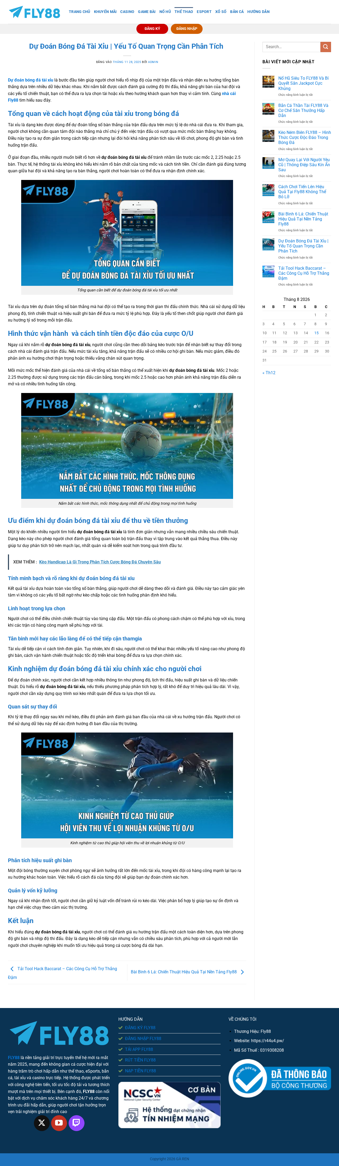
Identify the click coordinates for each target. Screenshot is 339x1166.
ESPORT (204, 12)
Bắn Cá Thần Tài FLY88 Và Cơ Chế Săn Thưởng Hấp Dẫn (303, 110)
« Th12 (268, 372)
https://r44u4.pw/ (267, 1040)
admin (153, 62)
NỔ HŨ (165, 12)
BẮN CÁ (237, 12)
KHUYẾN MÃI (105, 12)
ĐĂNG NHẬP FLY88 (143, 1038)
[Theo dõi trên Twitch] (76, 1123)
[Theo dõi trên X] (42, 1123)
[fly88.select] (34, 12)
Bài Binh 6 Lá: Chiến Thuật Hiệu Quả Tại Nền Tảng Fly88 (184, 972)
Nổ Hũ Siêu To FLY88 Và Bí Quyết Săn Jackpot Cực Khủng (303, 83)
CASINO (127, 12)
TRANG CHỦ (79, 12)
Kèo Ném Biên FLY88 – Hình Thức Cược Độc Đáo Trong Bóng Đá (304, 137)
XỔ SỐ (220, 12)
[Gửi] (325, 47)
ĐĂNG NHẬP (186, 28)
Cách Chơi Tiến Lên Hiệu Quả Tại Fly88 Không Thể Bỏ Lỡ (302, 191)
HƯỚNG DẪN (258, 12)
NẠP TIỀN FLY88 (140, 1070)
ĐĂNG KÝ (152, 28)
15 (316, 333)
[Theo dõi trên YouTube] (59, 1123)
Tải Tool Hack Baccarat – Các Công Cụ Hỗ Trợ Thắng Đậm (303, 273)
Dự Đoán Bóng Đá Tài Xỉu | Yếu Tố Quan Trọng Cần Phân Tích (303, 246)
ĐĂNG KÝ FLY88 (140, 1027)
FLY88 (14, 1057)
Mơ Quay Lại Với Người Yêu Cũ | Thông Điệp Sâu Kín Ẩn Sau (304, 164)
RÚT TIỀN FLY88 (140, 1060)
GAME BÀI (146, 12)
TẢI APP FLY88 (139, 1049)
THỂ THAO (184, 12)
